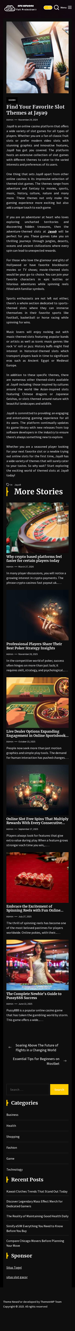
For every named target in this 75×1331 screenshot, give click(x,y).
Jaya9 (52, 231)
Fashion (11, 1147)
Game (10, 1158)
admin (9, 119)
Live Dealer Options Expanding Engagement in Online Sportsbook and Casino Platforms (36, 735)
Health (11, 1126)
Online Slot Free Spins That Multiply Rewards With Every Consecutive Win (37, 823)
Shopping (13, 1137)
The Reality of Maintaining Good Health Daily (37, 1216)
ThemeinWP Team (51, 1302)
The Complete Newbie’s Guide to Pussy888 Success (34, 996)
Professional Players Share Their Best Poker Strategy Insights (34, 646)
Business (12, 1115)
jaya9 (17, 484)
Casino (12, 100)
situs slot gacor (17, 1277)
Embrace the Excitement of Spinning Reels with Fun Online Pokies (33, 910)
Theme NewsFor (13, 1302)
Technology (14, 1169)
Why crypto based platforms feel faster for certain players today (34, 559)
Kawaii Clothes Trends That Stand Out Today (36, 1191)
